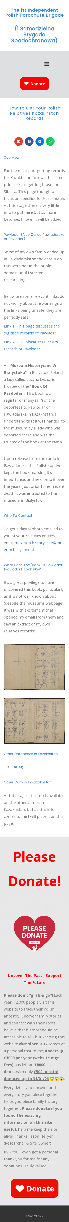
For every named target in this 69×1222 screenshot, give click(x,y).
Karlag (17, 767)
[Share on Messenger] (39, 141)
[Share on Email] (18, 141)
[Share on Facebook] (29, 141)
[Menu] (46, 64)
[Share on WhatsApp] (50, 141)
